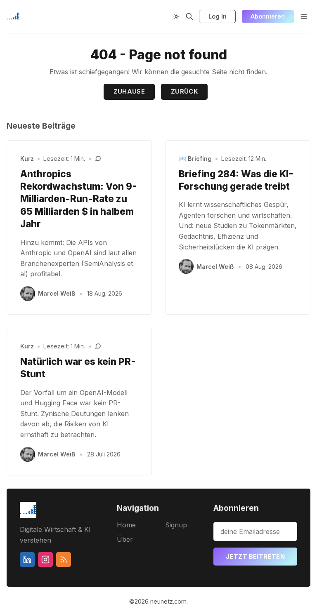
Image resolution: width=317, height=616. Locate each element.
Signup (176, 525)
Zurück (184, 91)
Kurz (27, 158)
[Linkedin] (27, 559)
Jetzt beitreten (255, 556)
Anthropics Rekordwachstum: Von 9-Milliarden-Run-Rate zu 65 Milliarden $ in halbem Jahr (78, 199)
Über (125, 539)
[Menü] (303, 16)
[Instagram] (45, 559)
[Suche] (189, 16)
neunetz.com (168, 601)
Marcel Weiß (57, 293)
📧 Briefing (195, 158)
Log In (217, 16)
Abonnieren (268, 16)
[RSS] (63, 559)
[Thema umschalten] (176, 16)
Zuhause (129, 91)
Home (126, 525)
